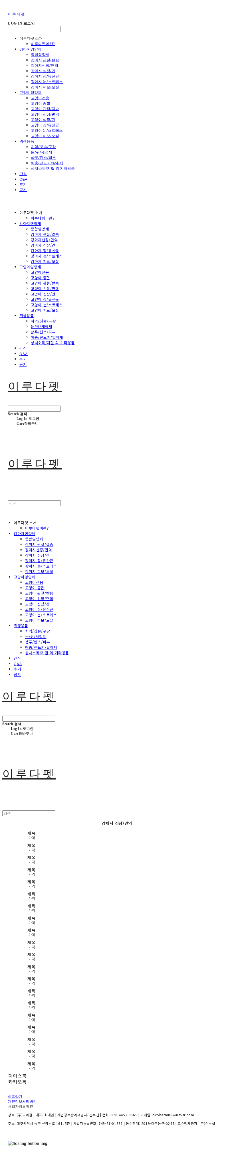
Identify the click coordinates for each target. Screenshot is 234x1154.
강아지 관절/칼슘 (45, 59)
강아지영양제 (30, 49)
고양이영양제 (30, 92)
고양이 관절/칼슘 (45, 108)
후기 (23, 184)
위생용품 (26, 141)
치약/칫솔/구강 (43, 146)
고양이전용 (40, 97)
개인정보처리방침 (22, 1102)
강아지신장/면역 (44, 65)
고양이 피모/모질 (45, 135)
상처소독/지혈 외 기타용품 (53, 168)
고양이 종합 (40, 103)
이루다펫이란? (43, 43)
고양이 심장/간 (43, 119)
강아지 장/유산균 (45, 76)
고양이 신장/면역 (45, 114)
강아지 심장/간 (43, 70)
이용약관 (15, 1097)
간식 (23, 173)
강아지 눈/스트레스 (47, 81)
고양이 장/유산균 (45, 124)
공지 (23, 189)
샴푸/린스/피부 (43, 157)
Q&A (23, 179)
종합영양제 (40, 54)
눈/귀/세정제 (41, 152)
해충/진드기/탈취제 (47, 162)
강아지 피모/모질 (45, 87)
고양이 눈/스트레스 (47, 130)
